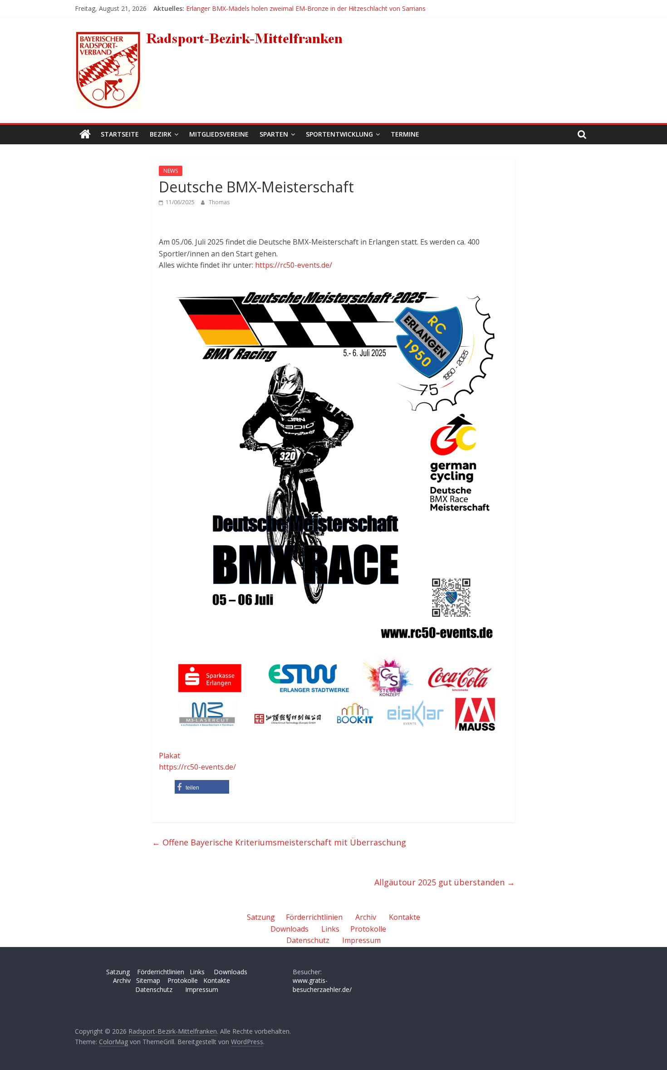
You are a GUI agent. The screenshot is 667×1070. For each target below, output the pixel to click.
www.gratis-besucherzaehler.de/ (322, 985)
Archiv (365, 917)
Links (330, 929)
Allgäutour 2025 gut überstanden (444, 882)
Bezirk (161, 134)
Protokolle (368, 929)
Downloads (289, 929)
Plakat (169, 756)
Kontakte (404, 917)
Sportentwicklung (339, 134)
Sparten (274, 134)
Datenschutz (307, 940)
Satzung (261, 917)
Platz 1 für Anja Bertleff (220, 4)
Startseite (120, 134)
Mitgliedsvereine (219, 134)
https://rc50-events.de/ (293, 265)
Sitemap (148, 980)
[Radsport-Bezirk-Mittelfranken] (85, 134)
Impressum (361, 940)
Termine (405, 134)
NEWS (170, 171)
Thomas (219, 202)
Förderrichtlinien (314, 917)
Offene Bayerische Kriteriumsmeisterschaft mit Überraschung (279, 842)
